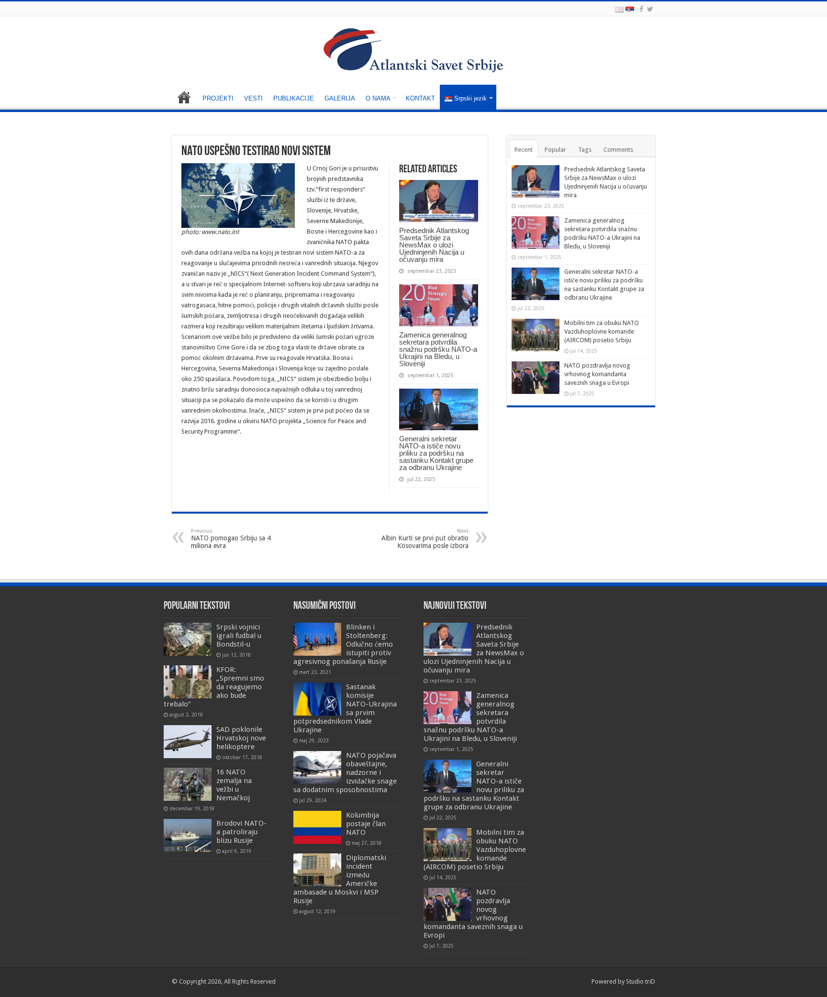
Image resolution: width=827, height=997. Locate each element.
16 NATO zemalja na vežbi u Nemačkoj (234, 785)
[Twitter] (650, 9)
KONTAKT (420, 98)
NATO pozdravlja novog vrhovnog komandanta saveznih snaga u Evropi (597, 374)
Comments (618, 149)
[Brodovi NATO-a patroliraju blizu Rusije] (188, 835)
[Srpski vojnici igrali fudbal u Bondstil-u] (188, 639)
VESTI (253, 98)
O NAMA (378, 98)
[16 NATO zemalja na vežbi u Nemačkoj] (188, 784)
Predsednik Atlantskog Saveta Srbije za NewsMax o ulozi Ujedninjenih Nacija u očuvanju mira (434, 244)
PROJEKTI (218, 98)
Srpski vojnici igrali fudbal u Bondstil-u (238, 636)
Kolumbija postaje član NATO (366, 824)
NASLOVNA (184, 97)
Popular (555, 149)
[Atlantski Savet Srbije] (413, 49)
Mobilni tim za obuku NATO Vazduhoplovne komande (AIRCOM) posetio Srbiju (601, 331)
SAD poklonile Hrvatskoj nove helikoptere (241, 738)
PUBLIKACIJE (293, 98)
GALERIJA (339, 98)
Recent (523, 149)
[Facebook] (641, 9)
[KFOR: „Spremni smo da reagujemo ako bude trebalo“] (188, 681)
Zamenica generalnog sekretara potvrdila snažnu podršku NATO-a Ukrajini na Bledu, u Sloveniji (438, 349)
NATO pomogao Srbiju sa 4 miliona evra (231, 538)
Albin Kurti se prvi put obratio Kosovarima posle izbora (425, 538)
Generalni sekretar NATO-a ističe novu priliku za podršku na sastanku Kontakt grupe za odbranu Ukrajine (436, 453)
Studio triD (640, 981)
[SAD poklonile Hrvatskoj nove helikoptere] (188, 741)
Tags (585, 149)
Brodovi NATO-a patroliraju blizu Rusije (241, 832)
